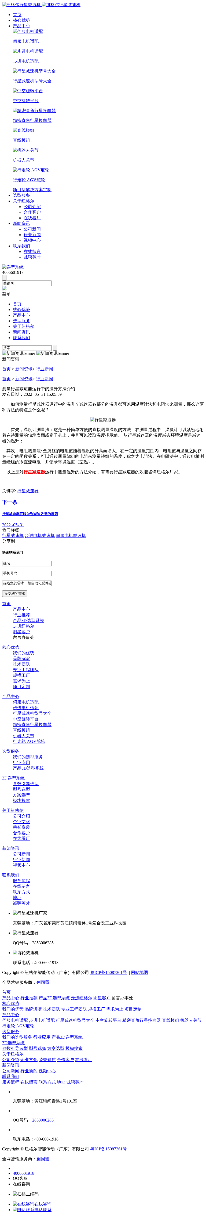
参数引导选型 (26, 783)
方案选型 (21, 795)
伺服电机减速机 (71, 535)
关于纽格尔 (23, 201)
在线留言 (32, 251)
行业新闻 (32, 234)
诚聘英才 (32, 257)
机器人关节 (23, 736)
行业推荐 (21, 615)
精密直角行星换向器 (32, 724)
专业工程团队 (26, 669)
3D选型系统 (13, 778)
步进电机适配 (26, 707)
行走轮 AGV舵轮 (29, 741)
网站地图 (139, 972)
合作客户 (32, 212)
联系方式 (21, 892)
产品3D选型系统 (28, 620)
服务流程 (21, 880)
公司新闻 (32, 229)
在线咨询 (43, 1204)
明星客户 (21, 631)
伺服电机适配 (26, 702)
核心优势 (21, 20)
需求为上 (21, 681)
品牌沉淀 (21, 658)
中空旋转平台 (26, 719)
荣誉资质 (21, 827)
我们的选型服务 (28, 757)
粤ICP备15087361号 (108, 972)
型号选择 (37, 1048)
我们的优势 (23, 653)
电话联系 (43, 1209)
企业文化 (21, 821)
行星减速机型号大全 (32, 713)
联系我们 (21, 246)
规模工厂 (21, 675)
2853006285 (43, 1120)
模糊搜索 (21, 800)
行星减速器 (28, 491)
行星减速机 (13, 535)
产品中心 (21, 26)
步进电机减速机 (40, 535)
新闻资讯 (21, 223)
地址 (17, 897)
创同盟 (42, 982)
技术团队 (21, 664)
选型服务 (21, 195)
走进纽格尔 (23, 626)
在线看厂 (32, 218)
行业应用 (21, 762)
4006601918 (23, 1173)
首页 (17, 14)
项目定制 (21, 686)
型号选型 (21, 789)
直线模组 (21, 730)
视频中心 (32, 240)
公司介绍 (32, 206)
